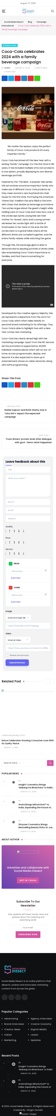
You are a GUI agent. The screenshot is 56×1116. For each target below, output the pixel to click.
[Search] (52, 11)
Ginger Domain (35, 1110)
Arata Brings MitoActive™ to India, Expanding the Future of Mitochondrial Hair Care (34, 807)
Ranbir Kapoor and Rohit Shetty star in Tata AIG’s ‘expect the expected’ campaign (25, 413)
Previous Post (14, 406)
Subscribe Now (28, 934)
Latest (22, 735)
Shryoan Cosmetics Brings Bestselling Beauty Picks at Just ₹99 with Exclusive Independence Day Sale (35, 829)
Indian (15, 735)
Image (9, 611)
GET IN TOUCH (28, 880)
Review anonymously (19, 655)
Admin (7, 68)
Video (8, 633)
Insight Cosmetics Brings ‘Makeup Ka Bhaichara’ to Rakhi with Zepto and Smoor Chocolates (35, 789)
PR (19, 781)
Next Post (44, 435)
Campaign (6, 735)
